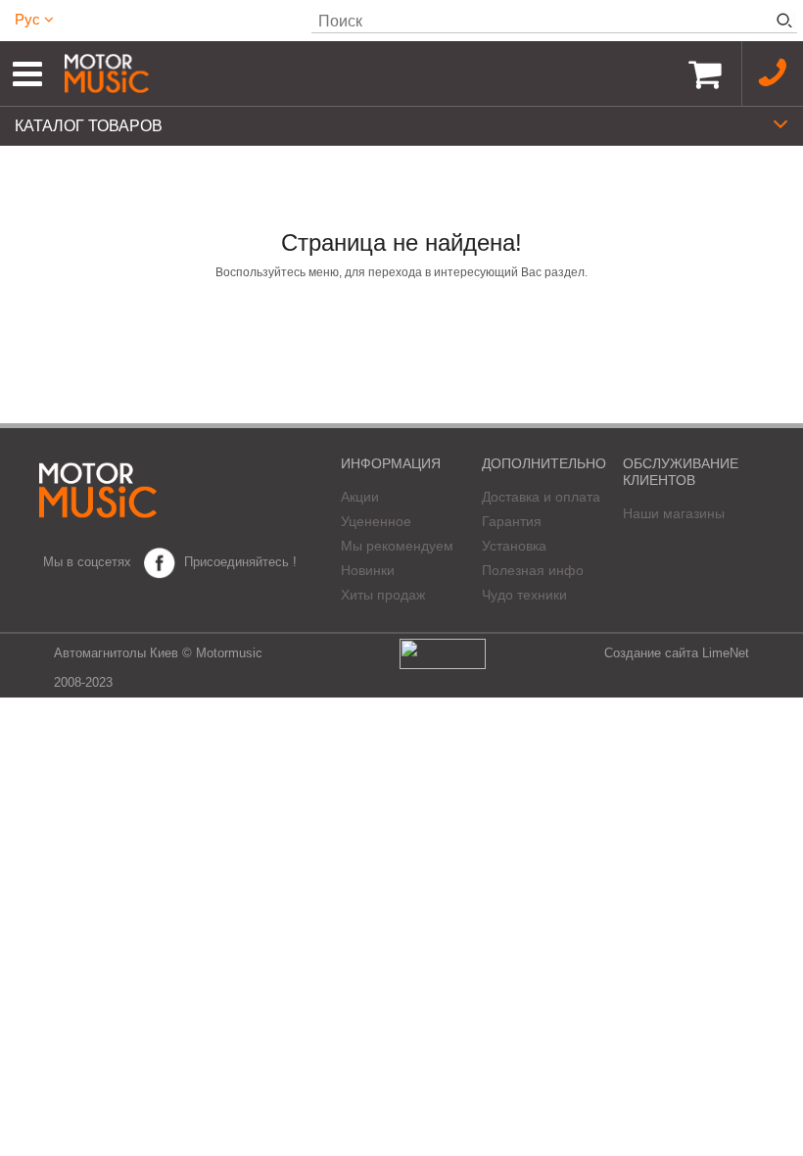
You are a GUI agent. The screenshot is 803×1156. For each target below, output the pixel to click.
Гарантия (512, 521)
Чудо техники (524, 594)
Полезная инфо (533, 570)
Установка (514, 546)
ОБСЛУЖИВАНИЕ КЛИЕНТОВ (680, 472)
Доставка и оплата (541, 497)
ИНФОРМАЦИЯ (391, 463)
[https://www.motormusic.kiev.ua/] (366, 73)
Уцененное (376, 521)
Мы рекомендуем (397, 546)
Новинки (368, 570)
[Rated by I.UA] (443, 653)
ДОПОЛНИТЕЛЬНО (544, 463)
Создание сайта (651, 653)
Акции (360, 497)
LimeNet (725, 653)
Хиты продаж (383, 594)
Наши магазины (674, 513)
